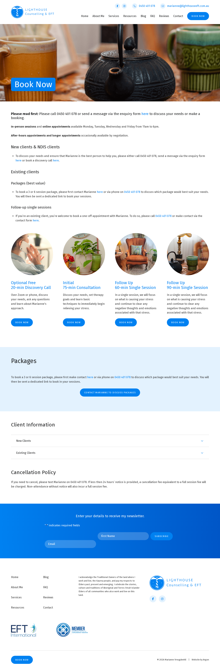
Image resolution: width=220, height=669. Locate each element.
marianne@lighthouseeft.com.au (188, 6)
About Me (98, 16)
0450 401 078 (147, 6)
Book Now (198, 16)
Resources (129, 16)
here (145, 114)
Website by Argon (200, 659)
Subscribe (161, 536)
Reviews (164, 16)
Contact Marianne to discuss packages (110, 392)
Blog (143, 16)
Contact (178, 16)
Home (84, 16)
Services (113, 16)
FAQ (152, 16)
